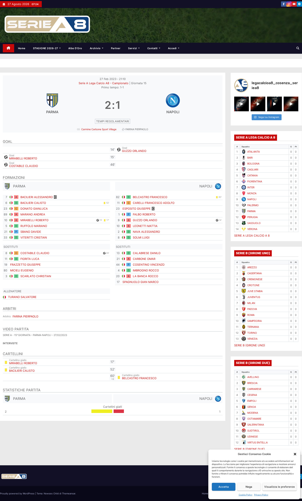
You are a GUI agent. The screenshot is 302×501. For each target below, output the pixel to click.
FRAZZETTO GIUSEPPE (25, 264)
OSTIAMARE (254, 418)
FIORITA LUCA (29, 259)
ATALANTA (253, 151)
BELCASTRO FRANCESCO (150, 197)
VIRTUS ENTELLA (257, 442)
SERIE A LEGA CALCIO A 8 (252, 235)
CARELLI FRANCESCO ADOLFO (153, 203)
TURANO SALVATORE (22, 297)
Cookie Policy (245, 494)
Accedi (172, 48)
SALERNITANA (255, 424)
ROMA (250, 314)
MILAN (251, 303)
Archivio (95, 48)
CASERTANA (254, 273)
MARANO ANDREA (32, 214)
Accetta (223, 486)
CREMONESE (254, 279)
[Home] (8, 48)
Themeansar (68, 493)
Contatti (152, 48)
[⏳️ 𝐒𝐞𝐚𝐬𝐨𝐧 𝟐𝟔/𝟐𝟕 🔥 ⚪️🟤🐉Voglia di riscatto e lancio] (291, 104)
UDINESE (252, 436)
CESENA (252, 394)
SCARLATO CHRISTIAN (35, 276)
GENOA (251, 406)
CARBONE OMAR (144, 259)
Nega (249, 486)
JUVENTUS (253, 297)
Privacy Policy (261, 494)
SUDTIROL (253, 430)
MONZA (251, 193)
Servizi (133, 48)
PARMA (251, 211)
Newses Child (51, 493)
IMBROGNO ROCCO (146, 270)
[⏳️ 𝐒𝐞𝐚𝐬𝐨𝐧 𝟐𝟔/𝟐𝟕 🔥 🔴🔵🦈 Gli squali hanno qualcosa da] (241, 104)
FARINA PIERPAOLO (25, 316)
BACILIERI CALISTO (33, 203)
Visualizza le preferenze (279, 486)
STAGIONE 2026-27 (46, 48)
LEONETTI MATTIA (145, 226)
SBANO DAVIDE (30, 231)
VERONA (252, 228)
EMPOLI (251, 400)
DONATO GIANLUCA (34, 208)
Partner (116, 48)
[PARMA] (52, 105)
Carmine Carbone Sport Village (98, 129)
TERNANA (253, 326)
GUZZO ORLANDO (134, 151)
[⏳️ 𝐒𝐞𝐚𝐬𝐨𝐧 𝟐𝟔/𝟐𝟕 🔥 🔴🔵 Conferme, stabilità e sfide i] (274, 104)
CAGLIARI (252, 169)
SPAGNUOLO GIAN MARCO (141, 282)
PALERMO (253, 205)
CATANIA (252, 175)
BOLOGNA (253, 163)
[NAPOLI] (173, 105)
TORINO (252, 332)
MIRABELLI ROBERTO (23, 158)
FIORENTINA (254, 181)
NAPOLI (251, 199)
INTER (250, 187)
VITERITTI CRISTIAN (33, 237)
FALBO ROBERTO (144, 214)
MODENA (252, 412)
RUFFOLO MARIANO (33, 226)
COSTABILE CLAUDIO (23, 166)
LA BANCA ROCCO (145, 276)
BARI (250, 157)
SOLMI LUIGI (141, 237)
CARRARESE (254, 388)
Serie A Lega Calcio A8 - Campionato (104, 83)
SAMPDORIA (254, 320)
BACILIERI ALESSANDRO (36, 197)
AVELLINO (253, 377)
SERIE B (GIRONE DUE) (249, 449)
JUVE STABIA (255, 291)
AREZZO (252, 267)
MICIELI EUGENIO (22, 270)
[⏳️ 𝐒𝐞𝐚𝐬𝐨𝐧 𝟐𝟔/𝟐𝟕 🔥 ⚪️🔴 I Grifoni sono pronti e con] (258, 104)
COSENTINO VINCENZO (148, 264)
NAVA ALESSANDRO (146, 231)
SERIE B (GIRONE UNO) (249, 345)
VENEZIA (252, 338)
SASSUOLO (254, 223)
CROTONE (253, 285)
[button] (295, 454)
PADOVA (252, 308)
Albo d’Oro (75, 48)
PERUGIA (252, 217)
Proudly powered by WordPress (17, 493)
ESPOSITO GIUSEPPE (137, 208)
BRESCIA (252, 382)
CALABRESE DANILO (146, 253)
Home (21, 48)
